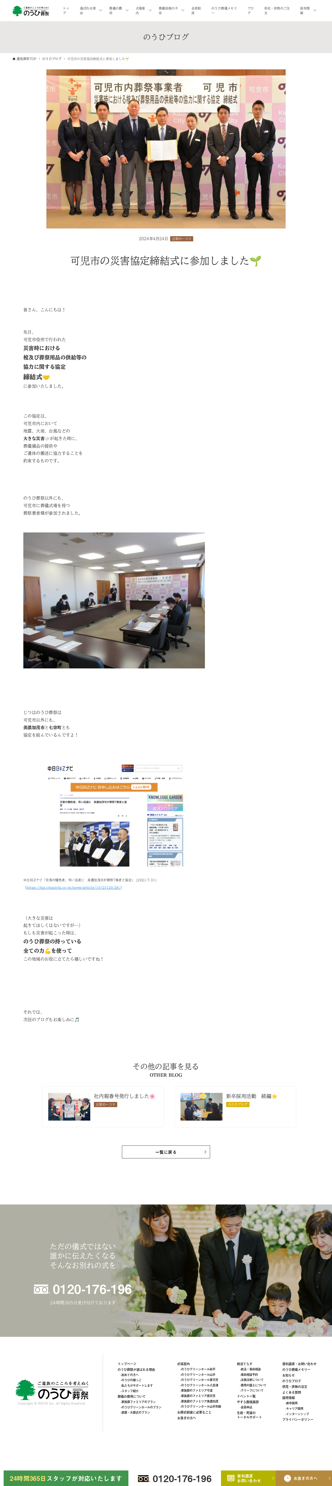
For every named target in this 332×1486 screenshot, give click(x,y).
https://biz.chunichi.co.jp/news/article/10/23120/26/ (73, 887)
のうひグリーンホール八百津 (199, 1385)
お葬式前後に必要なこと (194, 1412)
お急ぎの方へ (186, 1417)
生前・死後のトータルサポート (249, 1414)
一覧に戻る (166, 1152)
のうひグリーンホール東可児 (199, 1379)
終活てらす (244, 1363)
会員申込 (246, 1407)
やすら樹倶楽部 (248, 1401)
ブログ (250, 11)
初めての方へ (130, 1375)
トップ (66, 11)
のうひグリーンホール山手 (198, 1374)
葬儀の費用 (115, 11)
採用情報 (305, 11)
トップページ (126, 1363)
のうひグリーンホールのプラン (141, 1407)
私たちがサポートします (137, 1385)
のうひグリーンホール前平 (198, 1369)
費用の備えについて (253, 1385)
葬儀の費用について (131, 1396)
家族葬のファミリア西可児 (198, 1396)
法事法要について (252, 1379)
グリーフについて (252, 1390)
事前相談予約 (249, 1374)
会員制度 (196, 11)
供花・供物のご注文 (277, 11)
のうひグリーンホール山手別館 (201, 1406)
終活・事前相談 (251, 1369)
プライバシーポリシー (297, 1419)
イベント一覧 (246, 1396)
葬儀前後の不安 (168, 11)
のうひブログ (291, 1380)
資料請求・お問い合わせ (299, 1363)
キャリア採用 (294, 1408)
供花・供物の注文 (294, 1386)
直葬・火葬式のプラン (135, 1412)
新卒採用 (292, 1403)
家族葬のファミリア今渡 (196, 1390)
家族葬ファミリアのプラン (138, 1402)
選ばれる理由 (88, 11)
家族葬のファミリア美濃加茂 (199, 1401)
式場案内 (140, 11)
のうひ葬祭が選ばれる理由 (136, 1369)
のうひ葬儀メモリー (224, 11)
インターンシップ (297, 1414)
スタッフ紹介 (130, 1391)
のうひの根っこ (131, 1380)
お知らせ (288, 1375)
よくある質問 (291, 1392)
